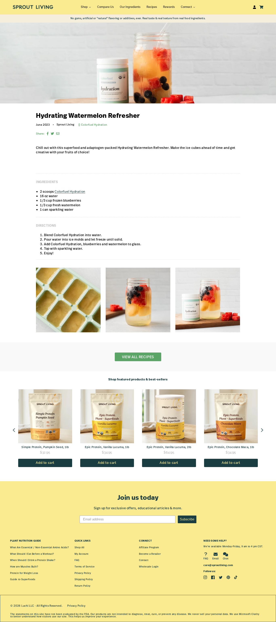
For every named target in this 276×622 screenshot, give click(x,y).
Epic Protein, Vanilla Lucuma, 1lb (107, 447)
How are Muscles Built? (24, 566)
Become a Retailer (150, 554)
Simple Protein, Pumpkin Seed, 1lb (45, 447)
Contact (143, 560)
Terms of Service (85, 566)
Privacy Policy (83, 573)
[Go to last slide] (14, 430)
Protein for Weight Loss (24, 573)
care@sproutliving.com (218, 565)
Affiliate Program (149, 547)
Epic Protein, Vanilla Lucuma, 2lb (169, 447)
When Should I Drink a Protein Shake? (32, 560)
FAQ (77, 560)
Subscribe (187, 519)
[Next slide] (262, 430)
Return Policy (83, 585)
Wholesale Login (149, 566)
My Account (81, 554)
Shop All (79, 547)
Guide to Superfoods (22, 579)
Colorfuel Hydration (94, 124)
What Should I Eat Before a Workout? (32, 554)
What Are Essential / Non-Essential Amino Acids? (39, 547)
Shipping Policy (84, 579)
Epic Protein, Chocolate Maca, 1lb (231, 447)
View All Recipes (138, 356)
